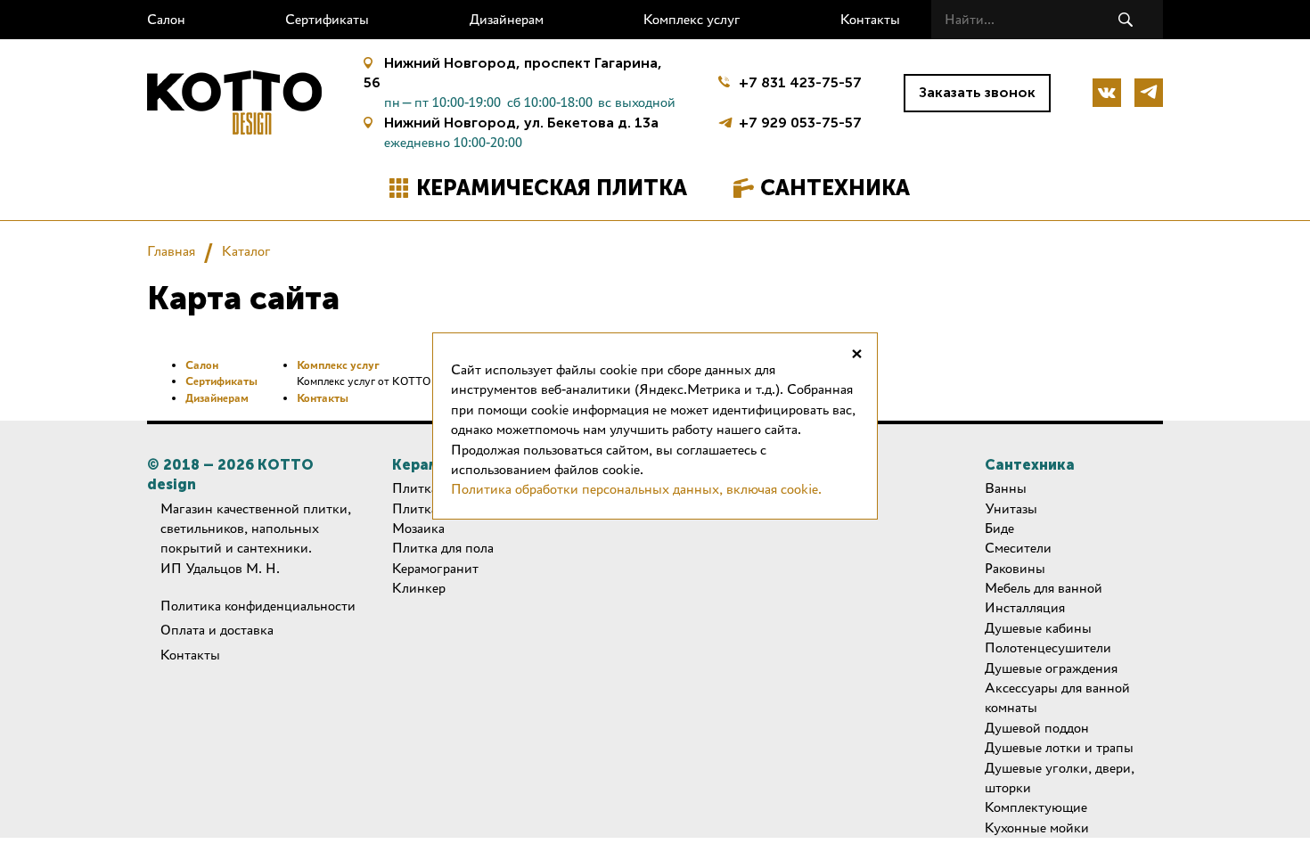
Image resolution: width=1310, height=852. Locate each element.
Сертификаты (327, 19)
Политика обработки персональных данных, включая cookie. (636, 488)
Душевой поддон (1037, 727)
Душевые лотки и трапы (1059, 747)
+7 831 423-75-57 (800, 82)
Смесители (1018, 547)
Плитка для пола (443, 547)
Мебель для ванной (1043, 587)
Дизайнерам (507, 19)
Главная (171, 250)
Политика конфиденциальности (258, 605)
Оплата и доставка (217, 629)
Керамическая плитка (551, 188)
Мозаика (418, 528)
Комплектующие (1036, 807)
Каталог (246, 250)
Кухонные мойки (1037, 827)
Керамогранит (435, 568)
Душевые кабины (1038, 627)
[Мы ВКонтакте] (1107, 92)
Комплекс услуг (692, 19)
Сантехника (835, 188)
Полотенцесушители (1048, 647)
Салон (166, 19)
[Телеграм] (1148, 92)
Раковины (1015, 568)
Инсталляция (1025, 607)
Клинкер (419, 587)
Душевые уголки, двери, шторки (1059, 777)
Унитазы (1011, 508)
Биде (999, 528)
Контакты (870, 19)
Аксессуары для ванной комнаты (1057, 697)
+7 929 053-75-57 (800, 120)
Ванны (1006, 488)
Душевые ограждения (1051, 668)
